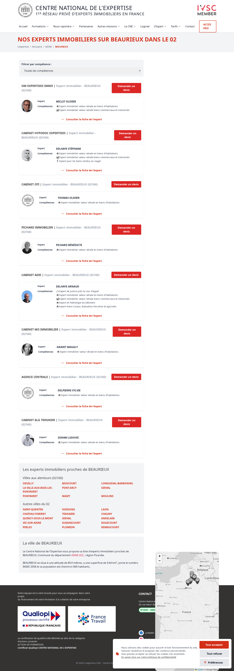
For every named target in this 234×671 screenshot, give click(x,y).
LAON (105, 509)
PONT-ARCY (69, 488)
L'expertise (23, 46)
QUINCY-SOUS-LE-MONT (38, 518)
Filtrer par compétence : (36, 64)
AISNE (48, 46)
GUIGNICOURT (71, 523)
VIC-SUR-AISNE (32, 523)
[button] (197, 581)
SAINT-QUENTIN (33, 509)
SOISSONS (68, 509)
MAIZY (66, 496)
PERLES (27, 527)
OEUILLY (28, 483)
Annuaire (37, 46)
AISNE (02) (77, 555)
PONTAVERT (30, 496)
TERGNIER (68, 514)
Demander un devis (126, 88)
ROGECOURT (109, 523)
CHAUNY (106, 514)
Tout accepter (214, 645)
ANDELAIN (108, 518)
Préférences (215, 662)
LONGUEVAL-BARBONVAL (117, 483)
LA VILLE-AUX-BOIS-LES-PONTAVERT (38, 489)
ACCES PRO (207, 26)
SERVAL (105, 488)
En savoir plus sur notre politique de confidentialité (148, 657)
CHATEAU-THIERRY (34, 514)
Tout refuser (214, 653)
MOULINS (107, 496)
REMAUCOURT (110, 527)
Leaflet (200, 669)
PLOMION (68, 527)
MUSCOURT (69, 483)
